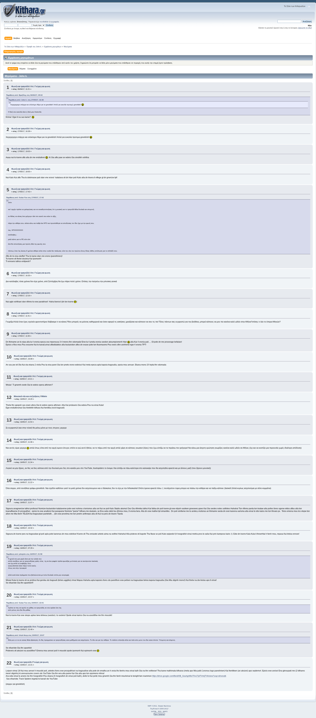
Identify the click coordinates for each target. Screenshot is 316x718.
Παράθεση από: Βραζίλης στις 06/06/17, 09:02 (24, 95)
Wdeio (44, 396)
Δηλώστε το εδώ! (305, 28)
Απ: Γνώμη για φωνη (40, 86)
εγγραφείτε (54, 22)
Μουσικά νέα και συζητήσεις (27, 396)
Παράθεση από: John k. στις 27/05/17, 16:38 (26, 100)
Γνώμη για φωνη (40, 662)
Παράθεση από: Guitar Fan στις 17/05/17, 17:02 (25, 197)
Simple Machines (164, 706)
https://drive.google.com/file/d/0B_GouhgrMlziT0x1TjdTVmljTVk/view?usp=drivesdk (189, 676)
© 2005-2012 (163, 709)
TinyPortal (154, 709)
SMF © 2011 (152, 706)
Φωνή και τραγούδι (20, 86)
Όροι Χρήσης (159, 714)
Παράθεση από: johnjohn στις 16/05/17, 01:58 (24, 554)
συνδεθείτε (44, 22)
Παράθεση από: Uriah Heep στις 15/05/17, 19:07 (25, 635)
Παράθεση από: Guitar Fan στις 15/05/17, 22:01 (25, 603)
